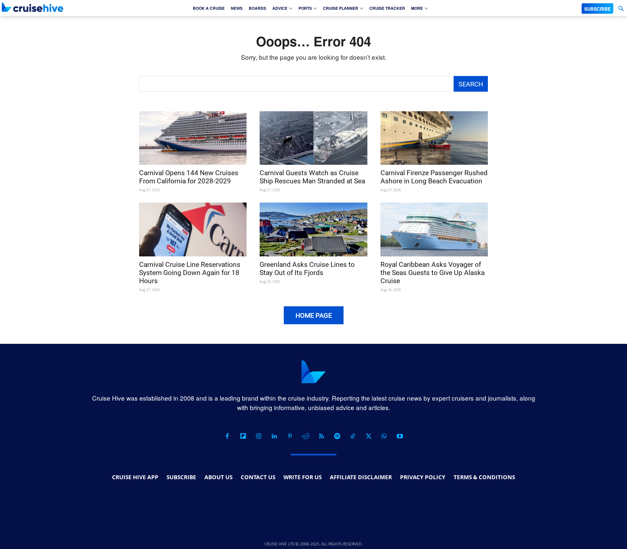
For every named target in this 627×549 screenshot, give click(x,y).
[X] (368, 436)
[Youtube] (400, 436)
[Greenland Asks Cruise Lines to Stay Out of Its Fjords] (313, 229)
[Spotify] (337, 436)
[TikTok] (352, 436)
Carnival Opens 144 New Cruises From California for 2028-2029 (188, 177)
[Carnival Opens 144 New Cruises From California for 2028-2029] (193, 138)
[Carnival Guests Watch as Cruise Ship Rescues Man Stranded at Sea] (313, 138)
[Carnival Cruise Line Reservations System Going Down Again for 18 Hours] (193, 229)
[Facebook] (227, 436)
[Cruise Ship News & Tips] (33, 7)
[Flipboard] (243, 436)
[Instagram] (258, 436)
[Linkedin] (274, 436)
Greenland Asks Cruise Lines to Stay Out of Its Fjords (307, 269)
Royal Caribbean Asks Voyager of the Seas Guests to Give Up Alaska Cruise (432, 273)
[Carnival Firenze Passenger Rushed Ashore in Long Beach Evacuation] (434, 138)
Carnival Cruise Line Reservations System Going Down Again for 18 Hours (189, 273)
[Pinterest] (290, 436)
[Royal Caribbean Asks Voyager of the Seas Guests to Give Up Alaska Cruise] (434, 229)
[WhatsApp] (384, 436)
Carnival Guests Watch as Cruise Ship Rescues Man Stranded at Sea (312, 177)
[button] (621, 8)
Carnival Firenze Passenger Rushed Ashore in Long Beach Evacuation (434, 177)
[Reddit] (305, 436)
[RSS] (321, 436)
